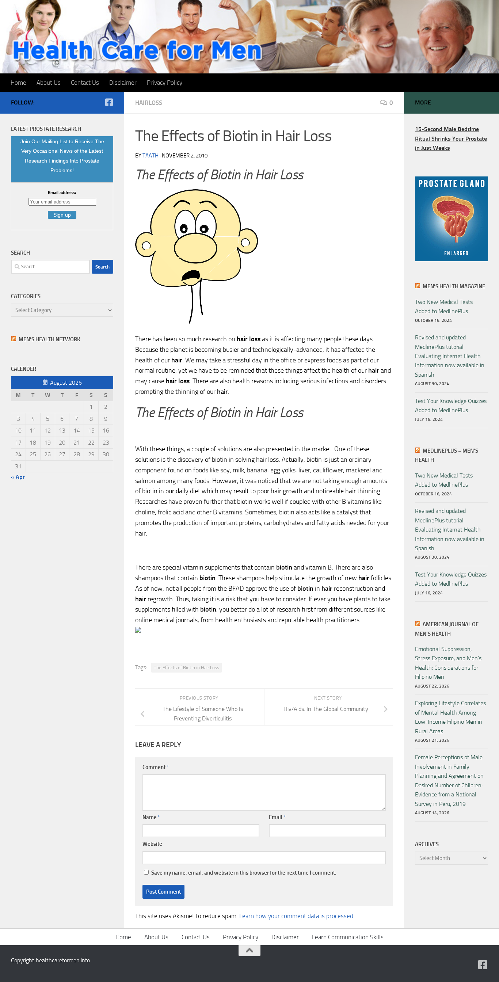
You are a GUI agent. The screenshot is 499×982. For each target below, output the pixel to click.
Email (277, 817)
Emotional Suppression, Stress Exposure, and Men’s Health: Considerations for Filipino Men (448, 663)
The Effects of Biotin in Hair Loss (186, 667)
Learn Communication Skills (348, 937)
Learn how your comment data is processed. (297, 916)
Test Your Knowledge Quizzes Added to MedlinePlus (451, 405)
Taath (150, 155)
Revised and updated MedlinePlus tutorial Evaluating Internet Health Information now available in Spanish (449, 356)
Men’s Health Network (49, 339)
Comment (155, 767)
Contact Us (85, 82)
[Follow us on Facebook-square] (108, 102)
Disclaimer (123, 82)
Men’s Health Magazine (454, 286)
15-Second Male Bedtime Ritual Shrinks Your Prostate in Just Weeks (451, 138)
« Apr (18, 476)
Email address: (62, 192)
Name (151, 817)
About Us (49, 82)
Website (152, 844)
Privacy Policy (164, 82)
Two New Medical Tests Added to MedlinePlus (444, 306)
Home (18, 82)
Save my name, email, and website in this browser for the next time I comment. (243, 872)
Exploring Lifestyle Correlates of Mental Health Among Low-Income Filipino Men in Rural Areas (450, 717)
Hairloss (148, 102)
